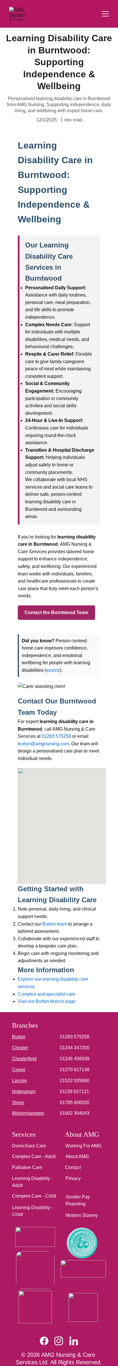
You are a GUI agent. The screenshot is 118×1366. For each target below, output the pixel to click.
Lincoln (19, 1080)
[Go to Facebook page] (47, 1341)
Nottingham (24, 1091)
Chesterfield (24, 1058)
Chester (20, 1047)
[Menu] (105, 13)
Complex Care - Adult (34, 1156)
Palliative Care (27, 1167)
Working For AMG (83, 1145)
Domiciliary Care (29, 1145)
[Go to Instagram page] (61, 1341)
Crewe (18, 1069)
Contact (73, 1167)
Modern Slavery (82, 1215)
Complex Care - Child (34, 1196)
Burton (18, 1036)
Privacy (73, 1178)
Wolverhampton (28, 1113)
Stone (18, 1102)
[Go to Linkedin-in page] (73, 1341)
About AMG (77, 1156)
